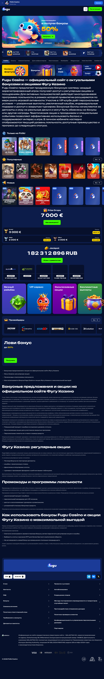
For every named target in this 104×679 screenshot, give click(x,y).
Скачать (98, 3)
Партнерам (58, 628)
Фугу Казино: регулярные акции (17, 374)
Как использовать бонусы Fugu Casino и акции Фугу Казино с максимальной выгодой (37, 380)
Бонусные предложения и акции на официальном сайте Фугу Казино (31, 370)
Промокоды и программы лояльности (19, 377)
